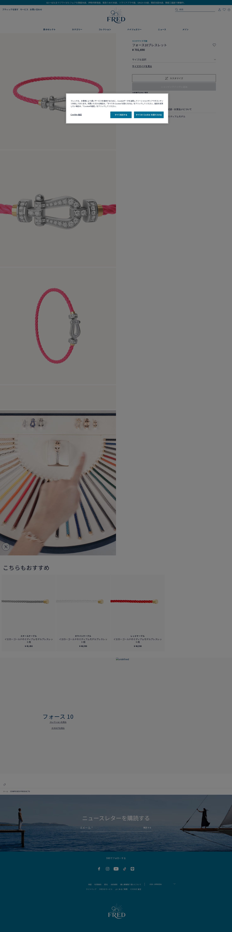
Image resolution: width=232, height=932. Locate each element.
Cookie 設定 (76, 114)
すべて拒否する (121, 114)
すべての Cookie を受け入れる (149, 114)
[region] (117, 108)
